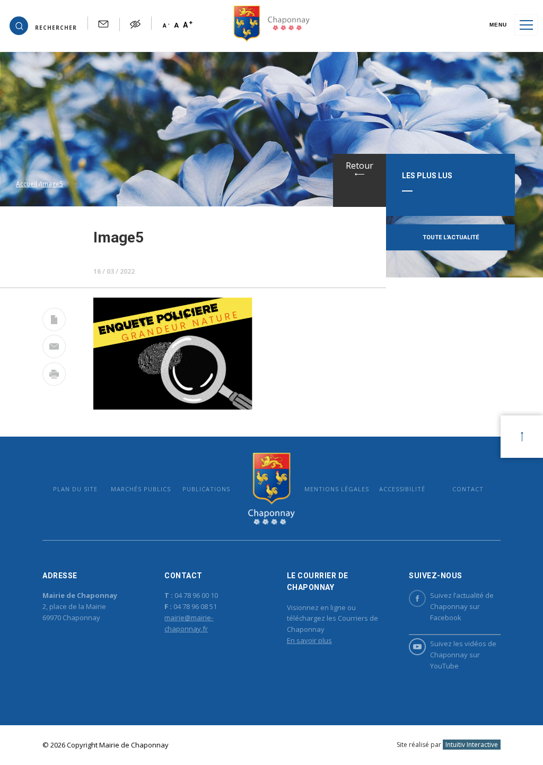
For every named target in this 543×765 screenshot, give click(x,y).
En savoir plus (309, 640)
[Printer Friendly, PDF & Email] (54, 321)
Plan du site (75, 489)
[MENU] (526, 25)
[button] (43, 24)
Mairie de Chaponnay (271, 488)
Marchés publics (141, 489)
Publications (206, 489)
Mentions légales (336, 489)
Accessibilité (402, 489)
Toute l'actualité (451, 237)
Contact (468, 489)
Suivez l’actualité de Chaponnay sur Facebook (462, 606)
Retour (359, 165)
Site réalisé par (447, 744)
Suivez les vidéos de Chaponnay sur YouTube (463, 655)
